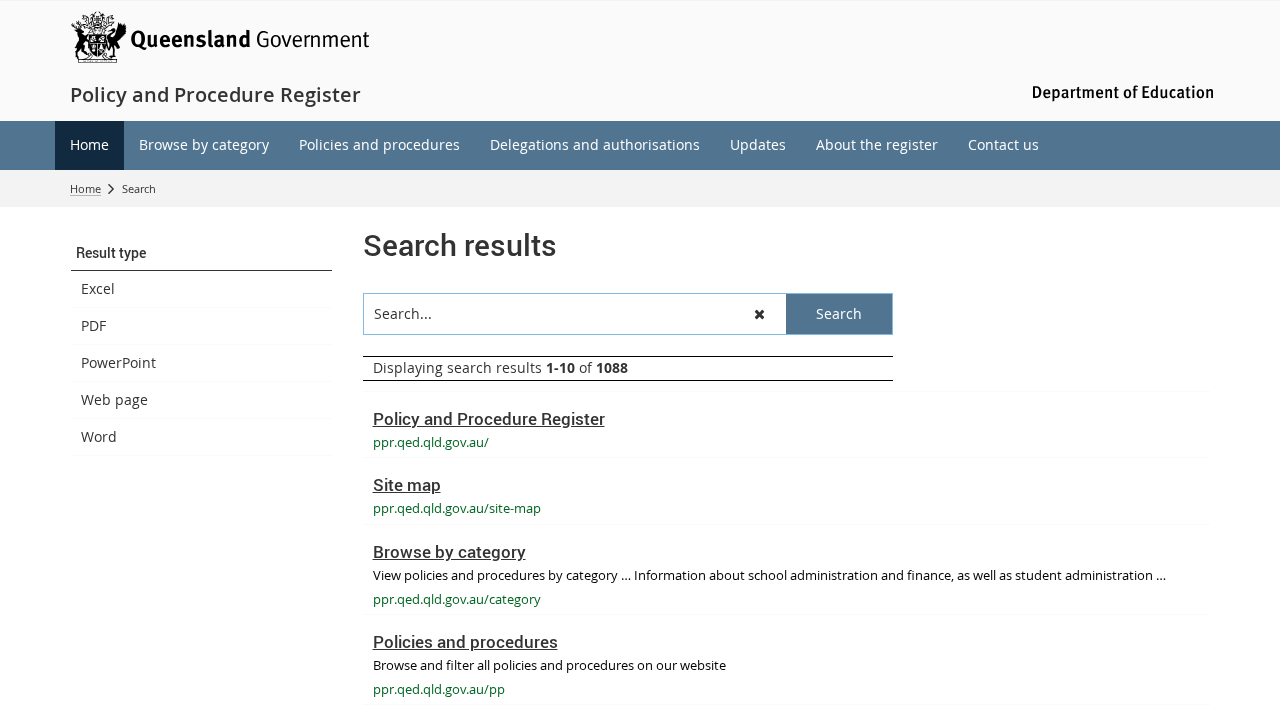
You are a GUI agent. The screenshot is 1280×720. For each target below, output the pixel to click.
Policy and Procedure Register (489, 418)
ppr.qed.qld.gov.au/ (431, 442)
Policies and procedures (465, 641)
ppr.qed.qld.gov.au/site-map (457, 508)
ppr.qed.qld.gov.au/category (457, 599)
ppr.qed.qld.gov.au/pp (439, 689)
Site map (407, 484)
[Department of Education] (1120, 91)
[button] (201, 253)
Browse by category (449, 551)
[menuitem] (89, 145)
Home (85, 188)
